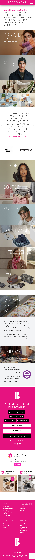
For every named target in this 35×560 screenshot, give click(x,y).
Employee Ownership (13, 381)
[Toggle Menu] (31, 3)
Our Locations (23, 527)
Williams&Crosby (17, 556)
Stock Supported (24, 507)
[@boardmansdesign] (10, 455)
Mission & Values (7, 507)
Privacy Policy (23, 530)
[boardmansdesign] (3, 472)
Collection (22, 508)
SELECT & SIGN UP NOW (17, 436)
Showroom (6, 513)
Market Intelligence (8, 508)
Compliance (6, 525)
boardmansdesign (11, 471)
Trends (5, 527)
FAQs (21, 528)
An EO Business (7, 515)
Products (22, 510)
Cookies (22, 532)
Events (21, 512)
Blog (21, 525)
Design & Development (9, 512)
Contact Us (22, 523)
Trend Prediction (7, 510)
